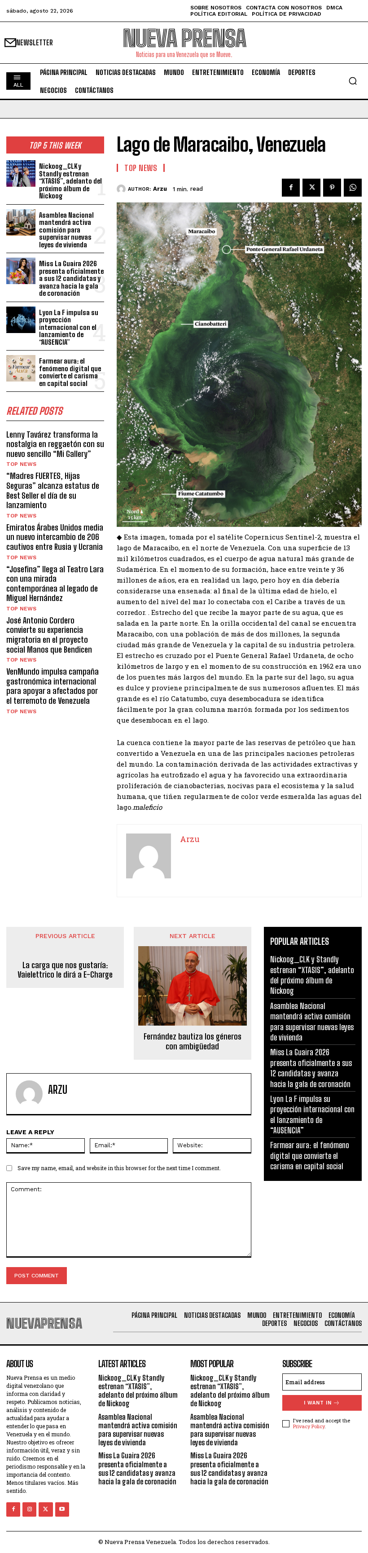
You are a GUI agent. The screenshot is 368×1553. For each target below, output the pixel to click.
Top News (21, 464)
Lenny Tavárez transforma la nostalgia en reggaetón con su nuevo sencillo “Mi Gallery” (55, 444)
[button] (353, 81)
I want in (318, 1403)
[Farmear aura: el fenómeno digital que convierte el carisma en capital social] (20, 368)
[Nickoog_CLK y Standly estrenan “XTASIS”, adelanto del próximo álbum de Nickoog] (20, 173)
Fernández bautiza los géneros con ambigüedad (192, 1041)
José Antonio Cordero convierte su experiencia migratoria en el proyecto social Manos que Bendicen (49, 634)
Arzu (160, 188)
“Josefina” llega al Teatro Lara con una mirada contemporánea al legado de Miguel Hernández (55, 583)
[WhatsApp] (353, 188)
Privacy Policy (308, 1426)
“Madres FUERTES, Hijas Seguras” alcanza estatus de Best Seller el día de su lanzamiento (52, 490)
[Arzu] (122, 188)
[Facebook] (291, 188)
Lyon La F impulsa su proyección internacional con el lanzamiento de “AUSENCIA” (68, 327)
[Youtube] (62, 1509)
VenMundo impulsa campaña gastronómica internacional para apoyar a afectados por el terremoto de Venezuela (52, 686)
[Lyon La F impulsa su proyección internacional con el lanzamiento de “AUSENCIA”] (20, 320)
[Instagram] (29, 1509)
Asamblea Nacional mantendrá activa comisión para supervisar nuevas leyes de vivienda (66, 230)
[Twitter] (311, 188)
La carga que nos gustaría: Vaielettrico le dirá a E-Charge (65, 970)
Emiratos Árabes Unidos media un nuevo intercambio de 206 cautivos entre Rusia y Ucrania (54, 537)
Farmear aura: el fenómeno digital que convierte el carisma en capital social (70, 372)
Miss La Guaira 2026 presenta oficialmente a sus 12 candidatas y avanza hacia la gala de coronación (71, 278)
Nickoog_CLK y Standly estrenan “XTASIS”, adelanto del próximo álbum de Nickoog (70, 181)
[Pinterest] (332, 188)
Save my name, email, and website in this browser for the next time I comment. (119, 1167)
